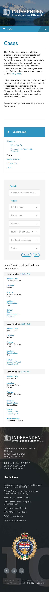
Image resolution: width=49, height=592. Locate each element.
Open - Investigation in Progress (13, 314)
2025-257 (25, 274)
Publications (12, 163)
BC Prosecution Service (15, 520)
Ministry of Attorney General (17, 498)
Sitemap (41, 583)
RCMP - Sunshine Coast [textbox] (22, 232)
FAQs (9, 167)
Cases (9, 155)
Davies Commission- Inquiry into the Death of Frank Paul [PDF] (21, 492)
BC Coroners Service (13, 516)
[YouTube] (14, 571)
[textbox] (21, 207)
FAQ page (16, 74)
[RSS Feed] (21, 571)
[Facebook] (6, 571)
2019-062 (25, 372)
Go (36, 255)
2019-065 (25, 324)
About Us (11, 141)
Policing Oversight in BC (15, 508)
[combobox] (24, 207)
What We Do (16, 145)
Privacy (30, 583)
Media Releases (13, 159)
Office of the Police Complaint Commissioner (17, 503)
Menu (9, 29)
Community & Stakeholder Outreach (22, 150)
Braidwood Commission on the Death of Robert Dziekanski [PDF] (22, 486)
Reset (26, 255)
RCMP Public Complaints (15, 512)
